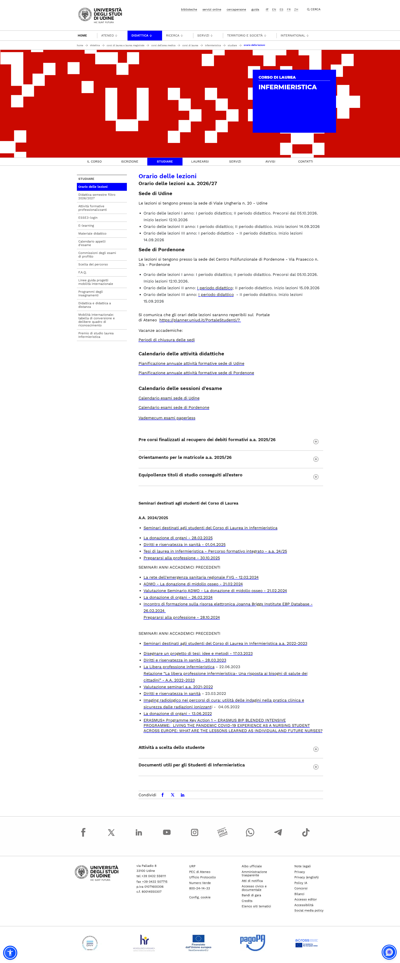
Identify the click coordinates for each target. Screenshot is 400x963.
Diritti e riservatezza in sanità (172, 693)
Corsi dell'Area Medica (163, 45)
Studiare (232, 45)
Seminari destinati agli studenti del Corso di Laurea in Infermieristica (211, 527)
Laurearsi (200, 161)
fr (289, 9)
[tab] (94, 161)
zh (296, 9)
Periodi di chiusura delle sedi (167, 339)
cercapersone (236, 9)
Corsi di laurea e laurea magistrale (125, 45)
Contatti (305, 161)
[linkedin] (138, 836)
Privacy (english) (306, 877)
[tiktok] (305, 836)
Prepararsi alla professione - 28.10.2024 (182, 617)
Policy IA (300, 883)
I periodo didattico (214, 287)
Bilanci (299, 894)
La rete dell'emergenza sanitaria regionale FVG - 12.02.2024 (201, 577)
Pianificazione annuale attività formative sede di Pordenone (196, 372)
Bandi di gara (251, 895)
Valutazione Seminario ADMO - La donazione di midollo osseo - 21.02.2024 (215, 590)
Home (82, 35)
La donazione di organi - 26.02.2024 (178, 597)
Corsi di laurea (190, 45)
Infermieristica (213, 45)
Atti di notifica (252, 881)
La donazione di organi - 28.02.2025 (178, 537)
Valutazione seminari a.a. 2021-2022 (178, 686)
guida (255, 9)
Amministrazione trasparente (254, 873)
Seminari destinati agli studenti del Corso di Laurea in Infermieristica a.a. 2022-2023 (225, 643)
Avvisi (270, 161)
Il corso (94, 161)
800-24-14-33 (199, 888)
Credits (247, 901)
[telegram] (278, 836)
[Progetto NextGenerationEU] (198, 943)
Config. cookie (200, 897)
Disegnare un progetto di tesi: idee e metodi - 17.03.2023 (198, 653)
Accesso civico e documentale (254, 888)
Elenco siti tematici (256, 906)
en (274, 9)
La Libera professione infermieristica (179, 666)
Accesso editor (305, 899)
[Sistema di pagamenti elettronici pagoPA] (253, 943)
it (267, 9)
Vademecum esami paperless (167, 417)
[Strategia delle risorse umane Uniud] (144, 943)
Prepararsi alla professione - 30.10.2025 (182, 557)
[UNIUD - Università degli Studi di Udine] (100, 15)
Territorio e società (245, 35)
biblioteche (189, 9)
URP (192, 866)
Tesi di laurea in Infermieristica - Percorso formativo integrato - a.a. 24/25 (215, 551)
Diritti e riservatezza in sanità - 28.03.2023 (185, 660)
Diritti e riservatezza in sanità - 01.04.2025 (185, 544)
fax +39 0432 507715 (152, 881)
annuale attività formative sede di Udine (191, 363)
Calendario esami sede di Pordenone (174, 407)
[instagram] (194, 836)
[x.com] (111, 836)
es (281, 9)
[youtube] (166, 836)
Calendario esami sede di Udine (169, 398)
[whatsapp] (250, 836)
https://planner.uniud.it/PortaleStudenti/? (200, 320)
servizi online (211, 9)
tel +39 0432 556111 (151, 876)
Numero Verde (200, 883)
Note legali (302, 866)
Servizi (203, 35)
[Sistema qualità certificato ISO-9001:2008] (90, 943)
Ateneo (107, 35)
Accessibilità (303, 905)
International (293, 35)
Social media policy (309, 910)
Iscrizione (129, 161)
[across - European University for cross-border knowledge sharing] (307, 943)
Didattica (139, 35)
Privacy (299, 872)
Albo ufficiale (252, 866)
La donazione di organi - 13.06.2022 (178, 713)
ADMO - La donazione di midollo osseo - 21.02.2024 (193, 584)
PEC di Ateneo (199, 872)
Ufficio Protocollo (202, 877)
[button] (10, 953)
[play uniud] (222, 836)
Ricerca (172, 35)
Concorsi (301, 888)
